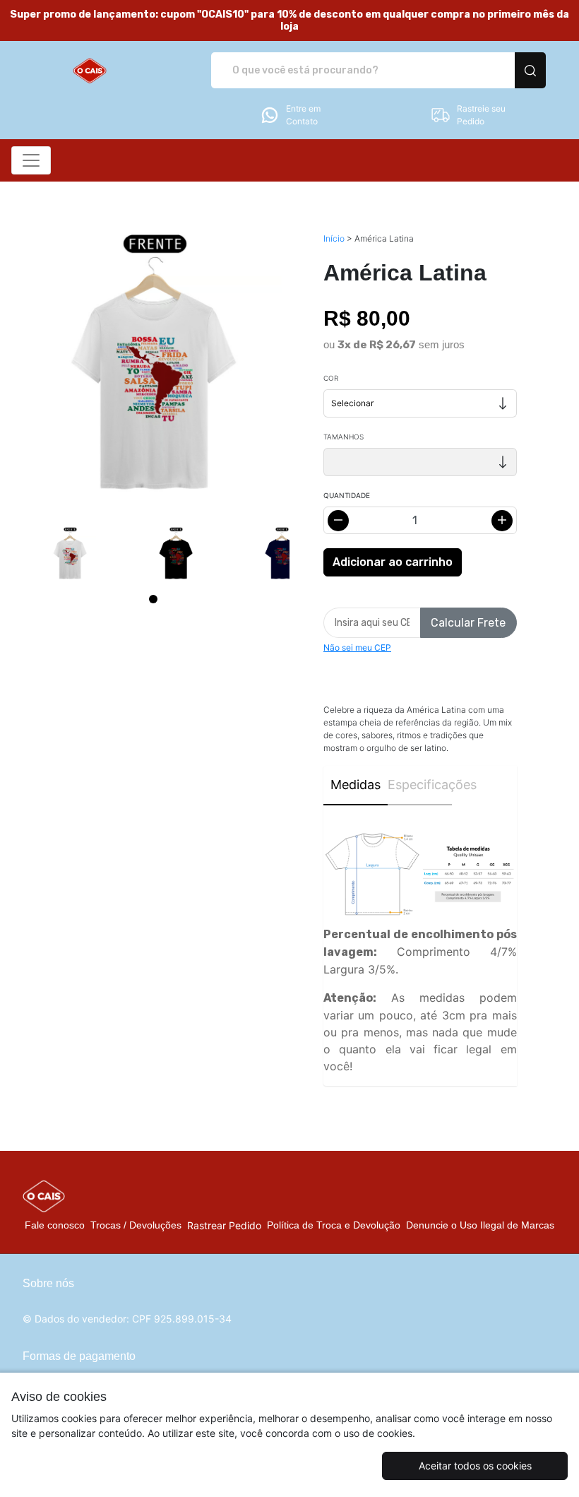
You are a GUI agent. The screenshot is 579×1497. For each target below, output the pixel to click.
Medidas (355, 784)
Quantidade (346, 495)
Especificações (420, 784)
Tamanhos (343, 436)
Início (334, 238)
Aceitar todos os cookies (475, 1466)
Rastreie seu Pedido (481, 114)
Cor (330, 378)
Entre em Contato (303, 114)
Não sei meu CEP (357, 647)
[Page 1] (153, 599)
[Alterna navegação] (31, 160)
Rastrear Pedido (224, 1225)
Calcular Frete (468, 622)
